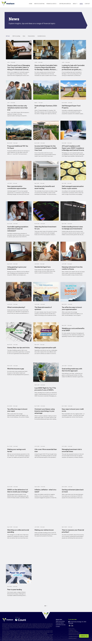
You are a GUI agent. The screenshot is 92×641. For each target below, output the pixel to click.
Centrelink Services (41, 36)
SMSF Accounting (16, 36)
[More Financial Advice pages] (56, 3)
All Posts (8, 36)
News (24, 36)
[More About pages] (77, 3)
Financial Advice (31, 36)
